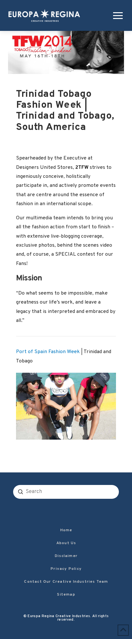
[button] (116, 15)
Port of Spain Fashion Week (48, 352)
